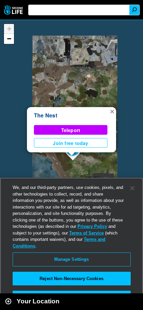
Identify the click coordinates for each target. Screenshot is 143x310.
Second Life (14, 10)
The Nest (45, 115)
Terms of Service (86, 233)
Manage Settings (71, 259)
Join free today (70, 143)
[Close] (132, 188)
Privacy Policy (92, 226)
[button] (112, 111)
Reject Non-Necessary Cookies (71, 278)
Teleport (70, 130)
